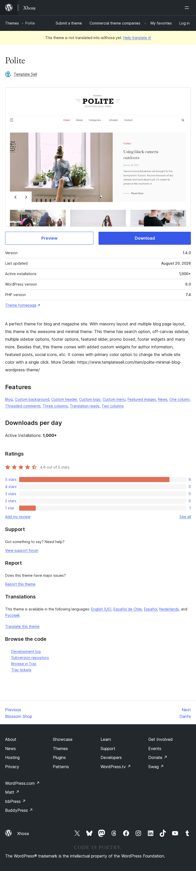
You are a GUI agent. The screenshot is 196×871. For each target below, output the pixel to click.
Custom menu (114, 399)
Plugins (59, 757)
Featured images (142, 399)
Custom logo (90, 399)
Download (145, 238)
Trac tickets (21, 670)
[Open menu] (188, 7)
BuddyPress (19, 810)
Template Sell (25, 74)
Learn (106, 739)
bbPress (15, 801)
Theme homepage (20, 305)
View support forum (21, 550)
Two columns (113, 406)
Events (154, 748)
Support (108, 748)
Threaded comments (23, 406)
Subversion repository (30, 657)
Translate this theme (22, 626)
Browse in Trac (23, 663)
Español (150, 609)
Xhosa (23, 833)
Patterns (61, 766)
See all (185, 516)
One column (179, 399)
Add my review (17, 516)
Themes (12, 23)
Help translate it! (137, 37)
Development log (26, 651)
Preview (49, 238)
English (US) (101, 609)
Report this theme (20, 584)
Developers (111, 757)
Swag (156, 766)
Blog (9, 399)
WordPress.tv (116, 766)
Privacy (12, 766)
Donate (157, 757)
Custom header (64, 399)
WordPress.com (22, 783)
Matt (12, 792)
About (10, 739)
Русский (12, 615)
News (162, 399)
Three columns (55, 406)
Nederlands (169, 609)
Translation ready (85, 406)
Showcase (62, 739)
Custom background (32, 399)
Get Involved (160, 739)
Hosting (12, 757)
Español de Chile (128, 609)
